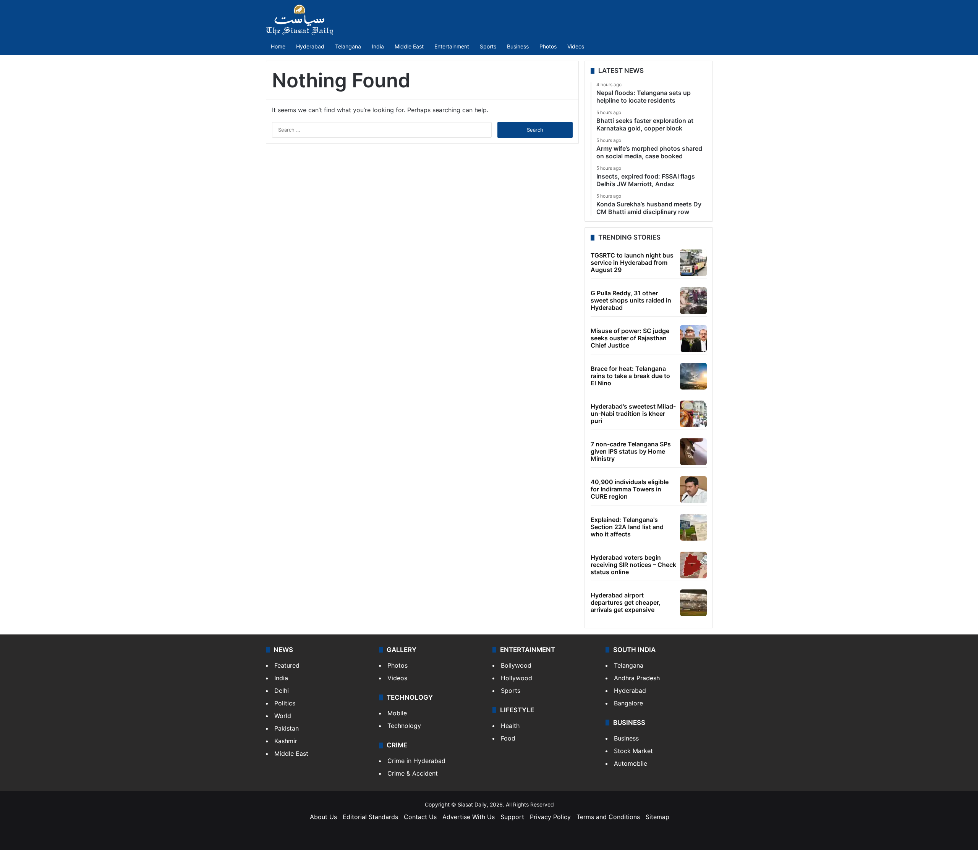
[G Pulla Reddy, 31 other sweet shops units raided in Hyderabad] (693, 300)
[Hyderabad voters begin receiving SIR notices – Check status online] (693, 565)
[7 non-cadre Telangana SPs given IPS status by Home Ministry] (693, 451)
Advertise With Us (468, 817)
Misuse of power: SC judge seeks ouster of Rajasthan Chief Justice (630, 338)
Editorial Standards (370, 817)
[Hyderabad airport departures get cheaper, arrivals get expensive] (693, 602)
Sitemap (657, 817)
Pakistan (286, 728)
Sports (488, 46)
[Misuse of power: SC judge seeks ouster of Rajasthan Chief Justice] (693, 338)
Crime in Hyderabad (416, 761)
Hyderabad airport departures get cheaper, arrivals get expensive (626, 602)
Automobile (630, 763)
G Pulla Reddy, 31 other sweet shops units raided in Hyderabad (631, 300)
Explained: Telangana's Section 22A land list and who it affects (627, 527)
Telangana (348, 46)
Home (278, 46)
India (378, 46)
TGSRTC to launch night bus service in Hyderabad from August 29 (632, 262)
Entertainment (451, 46)
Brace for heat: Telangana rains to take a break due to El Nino (630, 376)
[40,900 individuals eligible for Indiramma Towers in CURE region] (693, 489)
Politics (284, 703)
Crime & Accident (412, 773)
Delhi (281, 690)
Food (508, 738)
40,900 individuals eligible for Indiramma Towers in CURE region (630, 489)
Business (518, 46)
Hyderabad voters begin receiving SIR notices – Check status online (633, 565)
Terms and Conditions (608, 817)
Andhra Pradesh (637, 678)
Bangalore (628, 703)
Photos (548, 46)
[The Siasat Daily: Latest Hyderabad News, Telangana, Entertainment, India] (299, 20)
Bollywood (516, 665)
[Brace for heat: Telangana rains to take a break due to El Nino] (693, 376)
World (282, 716)
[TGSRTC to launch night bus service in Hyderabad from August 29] (693, 263)
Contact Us (420, 817)
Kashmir (285, 741)
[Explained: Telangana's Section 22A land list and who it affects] (693, 527)
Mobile (397, 713)
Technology (404, 725)
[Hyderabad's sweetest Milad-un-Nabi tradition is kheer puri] (693, 414)
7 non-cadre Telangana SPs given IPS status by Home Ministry (631, 451)
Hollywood (516, 678)
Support (512, 817)
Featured (287, 665)
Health (510, 725)
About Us (323, 817)
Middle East (409, 46)
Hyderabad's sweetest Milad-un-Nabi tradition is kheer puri (633, 413)
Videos (575, 46)
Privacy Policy (550, 817)
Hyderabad (310, 46)
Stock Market (633, 751)
